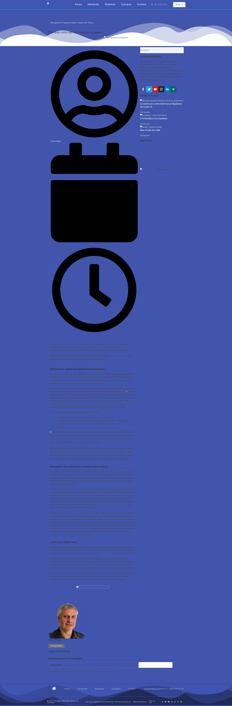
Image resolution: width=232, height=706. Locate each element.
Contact (141, 4)
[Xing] (173, 89)
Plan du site (152, 701)
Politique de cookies (123, 702)
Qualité (80, 23)
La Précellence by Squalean (153, 118)
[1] (126, 391)
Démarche (93, 4)
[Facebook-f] (143, 89)
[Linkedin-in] (167, 89)
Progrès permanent (69, 23)
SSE (85, 23)
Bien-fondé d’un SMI (150, 130)
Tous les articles (56, 646)
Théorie (91, 23)
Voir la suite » (145, 112)
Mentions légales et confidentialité (100, 702)
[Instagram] (161, 89)
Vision (78, 4)
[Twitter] (149, 89)
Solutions (110, 4)
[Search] (183, 50)
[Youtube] (155, 89)
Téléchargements (140, 702)
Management (56, 23)
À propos (126, 4)
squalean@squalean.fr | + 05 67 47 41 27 (164, 689)
